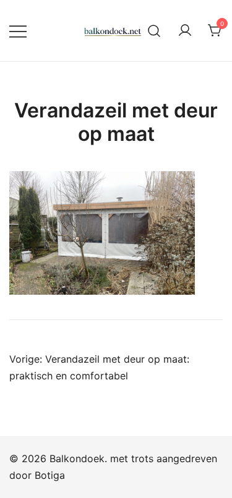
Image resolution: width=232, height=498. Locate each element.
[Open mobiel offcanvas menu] (18, 30)
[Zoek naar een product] (154, 30)
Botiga (50, 475)
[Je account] (185, 31)
